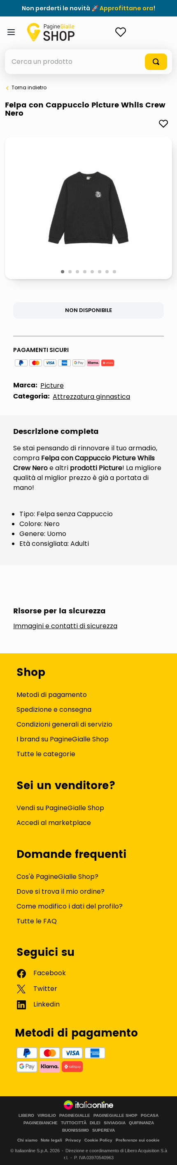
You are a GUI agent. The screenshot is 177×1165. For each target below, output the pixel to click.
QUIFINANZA (141, 1123)
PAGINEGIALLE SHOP (115, 1116)
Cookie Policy (98, 1140)
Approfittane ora (126, 8)
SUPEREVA (103, 1130)
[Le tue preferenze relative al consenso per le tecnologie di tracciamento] (162, 1150)
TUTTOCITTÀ (73, 1123)
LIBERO (26, 1116)
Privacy (73, 1140)
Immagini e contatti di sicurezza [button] (65, 626)
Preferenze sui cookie (138, 1140)
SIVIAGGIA (115, 1123)
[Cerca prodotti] (156, 62)
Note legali (51, 1140)
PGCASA (149, 1116)
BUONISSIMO (75, 1130)
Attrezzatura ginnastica (91, 396)
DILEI (95, 1123)
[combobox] (88, 61)
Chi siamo (27, 1140)
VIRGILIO (46, 1116)
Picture (52, 385)
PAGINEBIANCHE (40, 1123)
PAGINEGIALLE (74, 1116)
